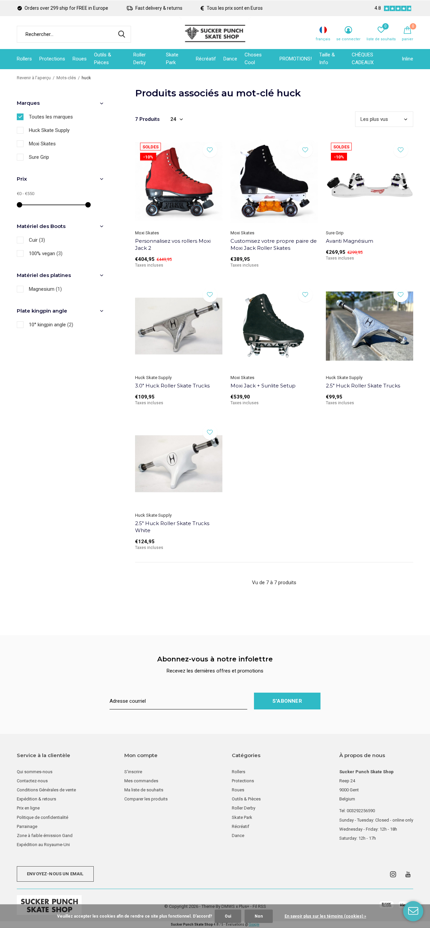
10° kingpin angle (51, 325)
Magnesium (45, 289)
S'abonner (287, 701)
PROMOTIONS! (296, 59)
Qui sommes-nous (34, 771)
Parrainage (27, 826)
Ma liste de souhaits (143, 789)
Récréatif (206, 59)
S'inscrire (133, 771)
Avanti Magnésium (349, 241)
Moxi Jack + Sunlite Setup (263, 385)
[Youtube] (408, 874)
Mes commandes (141, 780)
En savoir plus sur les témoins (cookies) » (325, 916)
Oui (228, 916)
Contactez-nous (32, 780)
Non (259, 916)
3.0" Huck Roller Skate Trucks (172, 385)
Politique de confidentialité (42, 817)
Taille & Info (327, 58)
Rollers (24, 59)
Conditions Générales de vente (46, 789)
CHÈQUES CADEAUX (363, 58)
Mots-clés (66, 77)
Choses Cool (253, 58)
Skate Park (172, 58)
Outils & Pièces (102, 58)
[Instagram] (393, 874)
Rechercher (121, 34)
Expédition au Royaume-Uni (43, 844)
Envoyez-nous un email (55, 873)
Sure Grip (39, 157)
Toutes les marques (51, 117)
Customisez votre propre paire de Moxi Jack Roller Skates (273, 244)
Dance (230, 59)
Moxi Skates (42, 144)
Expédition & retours (36, 798)
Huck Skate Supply (49, 130)
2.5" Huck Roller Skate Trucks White (172, 526)
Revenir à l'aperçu (34, 77)
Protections (52, 59)
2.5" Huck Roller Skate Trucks (363, 385)
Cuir (37, 240)
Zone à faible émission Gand (45, 835)
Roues (80, 59)
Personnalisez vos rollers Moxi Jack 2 (173, 244)
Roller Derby (139, 58)
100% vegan (45, 253)
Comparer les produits (146, 798)
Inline (407, 59)
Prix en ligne (28, 807)
